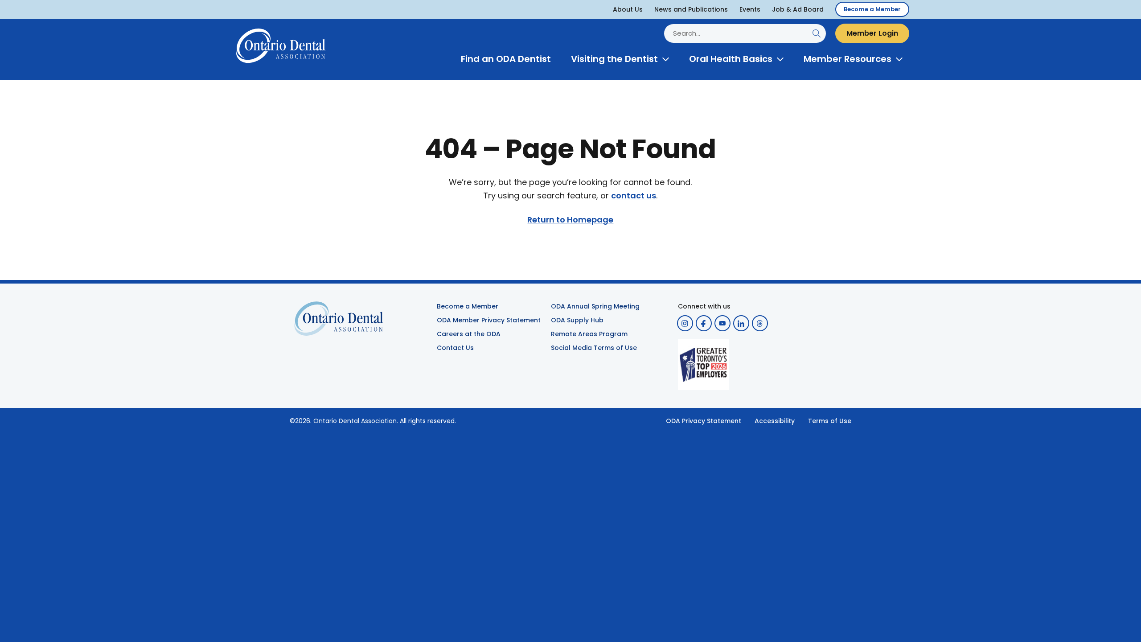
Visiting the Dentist (614, 59)
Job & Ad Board (798, 9)
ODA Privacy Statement (703, 420)
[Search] (816, 33)
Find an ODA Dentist (506, 59)
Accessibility (775, 420)
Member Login (872, 33)
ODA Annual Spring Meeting (595, 306)
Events (749, 9)
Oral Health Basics (730, 59)
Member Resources (847, 59)
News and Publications (691, 9)
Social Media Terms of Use (594, 347)
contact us (633, 195)
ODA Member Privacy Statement (489, 320)
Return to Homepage (570, 219)
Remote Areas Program (589, 333)
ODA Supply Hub (577, 320)
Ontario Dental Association (355, 420)
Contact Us (455, 347)
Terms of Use (829, 420)
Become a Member (872, 9)
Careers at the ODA (469, 333)
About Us (628, 9)
